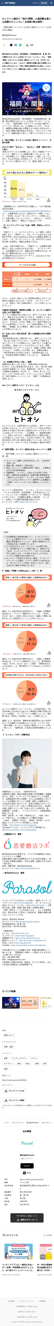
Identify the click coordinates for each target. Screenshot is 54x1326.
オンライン (8, 1064)
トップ (6, 1123)
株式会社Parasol (32, 1123)
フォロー (27, 1166)
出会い (28, 1064)
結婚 (37, 1064)
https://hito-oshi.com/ (28, 502)
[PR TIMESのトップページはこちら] (10, 3)
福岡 (6, 1069)
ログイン (36, 3)
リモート (34, 1058)
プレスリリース (17, 1123)
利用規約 (43, 1301)
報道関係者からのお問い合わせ (27, 1306)
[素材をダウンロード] (27, 45)
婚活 (19, 1064)
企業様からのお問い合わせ (27, 1312)
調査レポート (9, 1035)
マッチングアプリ (19, 1058)
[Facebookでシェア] (16, 45)
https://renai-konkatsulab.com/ (27, 868)
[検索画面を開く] (51, 3)
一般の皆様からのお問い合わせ (27, 1317)
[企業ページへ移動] (27, 1144)
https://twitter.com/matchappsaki (22, 825)
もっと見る (48, 1235)
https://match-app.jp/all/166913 (14, 1080)
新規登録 (44, 3)
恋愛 (6, 1058)
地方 (45, 1064)
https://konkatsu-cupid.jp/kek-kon (32, 940)
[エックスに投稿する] (11, 45)
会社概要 (11, 1301)
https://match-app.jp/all (22, 903)
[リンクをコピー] (32, 45)
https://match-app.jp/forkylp (20, 943)
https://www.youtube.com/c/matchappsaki (19, 830)
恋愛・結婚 (8, 1047)
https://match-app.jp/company (27, 922)
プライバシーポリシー (27, 1301)
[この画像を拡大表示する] (11, 1003)
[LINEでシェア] (20, 45)
